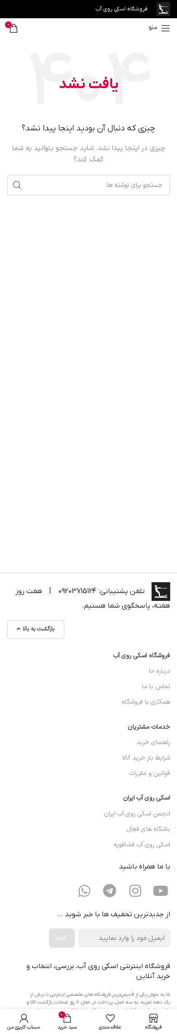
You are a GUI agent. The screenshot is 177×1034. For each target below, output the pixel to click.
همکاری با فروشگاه (146, 702)
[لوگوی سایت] (163, 9)
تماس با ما (156, 686)
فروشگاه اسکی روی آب (141, 655)
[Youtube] (160, 890)
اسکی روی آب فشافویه (141, 844)
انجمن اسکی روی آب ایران (137, 814)
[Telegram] (109, 890)
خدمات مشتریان (149, 727)
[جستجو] (17, 185)
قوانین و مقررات (149, 773)
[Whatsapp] (84, 890)
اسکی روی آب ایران (146, 798)
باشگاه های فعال (148, 829)
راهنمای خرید (153, 742)
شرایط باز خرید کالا (146, 758)
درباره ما (159, 671)
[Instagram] (135, 890)
